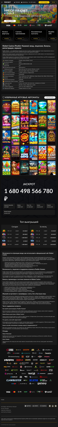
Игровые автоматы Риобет (9, 406)
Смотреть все (49, 97)
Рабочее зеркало (6, 410)
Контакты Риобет (6, 412)
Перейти (6, 38)
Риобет (7, 2)
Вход (53, 2)
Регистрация (44, 2)
